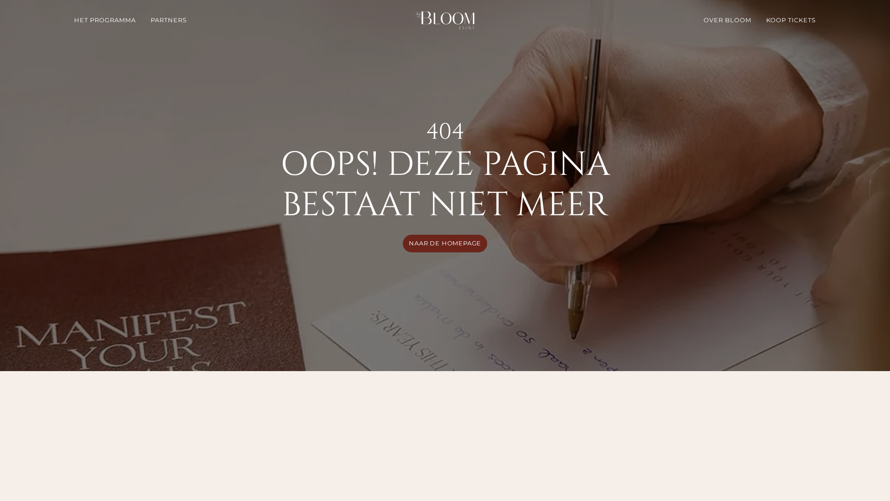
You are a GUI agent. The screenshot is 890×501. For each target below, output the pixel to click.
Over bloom (727, 20)
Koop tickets (791, 20)
